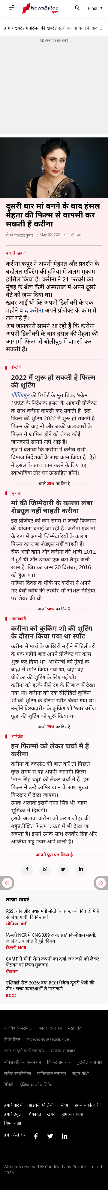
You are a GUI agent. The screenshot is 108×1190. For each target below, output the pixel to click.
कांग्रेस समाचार (50, 1028)
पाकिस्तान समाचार (51, 1073)
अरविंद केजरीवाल (18, 1028)
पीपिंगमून (20, 395)
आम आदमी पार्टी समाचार (24, 1050)
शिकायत (34, 1114)
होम (7, 28)
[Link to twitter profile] (50, 1136)
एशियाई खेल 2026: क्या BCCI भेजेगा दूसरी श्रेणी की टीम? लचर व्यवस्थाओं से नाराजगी (50, 986)
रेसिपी (9, 1085)
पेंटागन (12, 971)
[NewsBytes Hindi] (40, 8)
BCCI (11, 995)
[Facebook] (27, 870)
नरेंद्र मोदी (75, 1028)
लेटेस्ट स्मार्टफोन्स (17, 1073)
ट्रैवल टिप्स (12, 1039)
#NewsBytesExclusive (47, 1039)
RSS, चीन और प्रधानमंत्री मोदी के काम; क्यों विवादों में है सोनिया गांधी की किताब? (52, 915)
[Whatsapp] (45, 870)
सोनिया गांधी (17, 923)
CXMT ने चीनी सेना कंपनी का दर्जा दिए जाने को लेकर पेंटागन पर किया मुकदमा (52, 962)
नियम (64, 1105)
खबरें (18, 28)
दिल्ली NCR (16, 947)
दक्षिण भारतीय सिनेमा (37, 1085)
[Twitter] (63, 870)
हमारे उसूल (13, 1114)
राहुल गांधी (80, 1073)
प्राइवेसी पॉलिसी (41, 1105)
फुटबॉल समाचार (89, 1062)
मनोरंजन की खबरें (40, 28)
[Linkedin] (81, 870)
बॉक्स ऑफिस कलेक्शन (22, 1062)
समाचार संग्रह (72, 1114)
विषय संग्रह (12, 1123)
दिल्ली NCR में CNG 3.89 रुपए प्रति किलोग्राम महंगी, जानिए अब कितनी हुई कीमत (51, 938)
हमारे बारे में (13, 1105)
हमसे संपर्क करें (86, 1105)
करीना (36, 310)
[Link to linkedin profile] (64, 1136)
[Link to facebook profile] (35, 1136)
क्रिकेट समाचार (58, 1062)
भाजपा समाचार (62, 1050)
